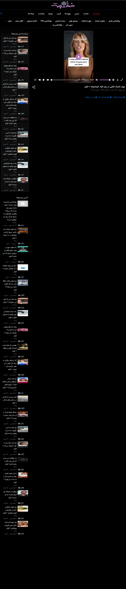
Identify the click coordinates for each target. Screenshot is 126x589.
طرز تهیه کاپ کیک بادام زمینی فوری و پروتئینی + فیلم (11, 525)
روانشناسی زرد (57, 25)
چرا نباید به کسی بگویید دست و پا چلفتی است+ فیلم (11, 136)
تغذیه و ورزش (32, 21)
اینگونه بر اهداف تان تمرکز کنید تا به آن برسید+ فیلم (10, 182)
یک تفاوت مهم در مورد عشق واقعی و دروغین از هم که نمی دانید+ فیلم (10, 251)
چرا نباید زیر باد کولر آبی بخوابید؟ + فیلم (10, 39)
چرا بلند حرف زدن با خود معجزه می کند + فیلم (9, 53)
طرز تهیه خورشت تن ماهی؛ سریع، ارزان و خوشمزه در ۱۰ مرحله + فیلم (10, 233)
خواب (10, 21)
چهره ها (68, 13)
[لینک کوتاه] (34, 87)
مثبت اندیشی (60, 21)
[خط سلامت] (63, 5)
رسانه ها (31, 13)
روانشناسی (96, 13)
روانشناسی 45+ (46, 21)
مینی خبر (69, 25)
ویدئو (50, 13)
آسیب (59, 13)
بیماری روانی (73, 21)
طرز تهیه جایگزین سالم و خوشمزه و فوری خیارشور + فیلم (10, 151)
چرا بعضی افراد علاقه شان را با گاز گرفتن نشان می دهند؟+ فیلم (10, 285)
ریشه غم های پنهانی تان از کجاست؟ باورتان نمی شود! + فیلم (10, 70)
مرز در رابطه (90, 97)
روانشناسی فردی (114, 21)
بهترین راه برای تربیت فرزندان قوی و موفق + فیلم (10, 348)
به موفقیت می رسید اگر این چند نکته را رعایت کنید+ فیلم (10, 120)
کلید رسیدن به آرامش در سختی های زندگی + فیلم (9, 87)
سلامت (86, 13)
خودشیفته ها (104, 97)
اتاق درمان (19, 21)
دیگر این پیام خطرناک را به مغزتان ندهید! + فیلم (9, 269)
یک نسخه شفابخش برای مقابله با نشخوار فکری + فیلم (10, 166)
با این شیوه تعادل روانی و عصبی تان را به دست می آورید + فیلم (10, 478)
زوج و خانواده (86, 21)
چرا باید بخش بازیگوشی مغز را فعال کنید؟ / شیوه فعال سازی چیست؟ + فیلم (9, 383)
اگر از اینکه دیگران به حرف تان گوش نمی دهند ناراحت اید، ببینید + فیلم (10, 103)
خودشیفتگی (118, 97)
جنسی (77, 13)
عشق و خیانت (100, 21)
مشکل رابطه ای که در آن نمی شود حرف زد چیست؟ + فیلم (10, 415)
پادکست (41, 13)
